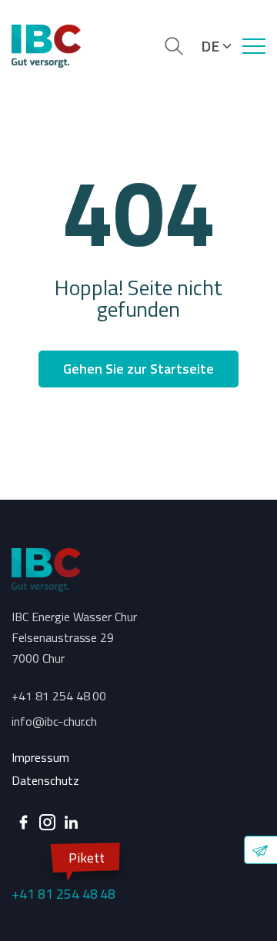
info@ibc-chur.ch (54, 721)
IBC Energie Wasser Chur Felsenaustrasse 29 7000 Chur (74, 637)
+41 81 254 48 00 (59, 696)
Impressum (40, 757)
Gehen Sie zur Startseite (138, 368)
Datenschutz (45, 780)
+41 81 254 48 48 (63, 875)
